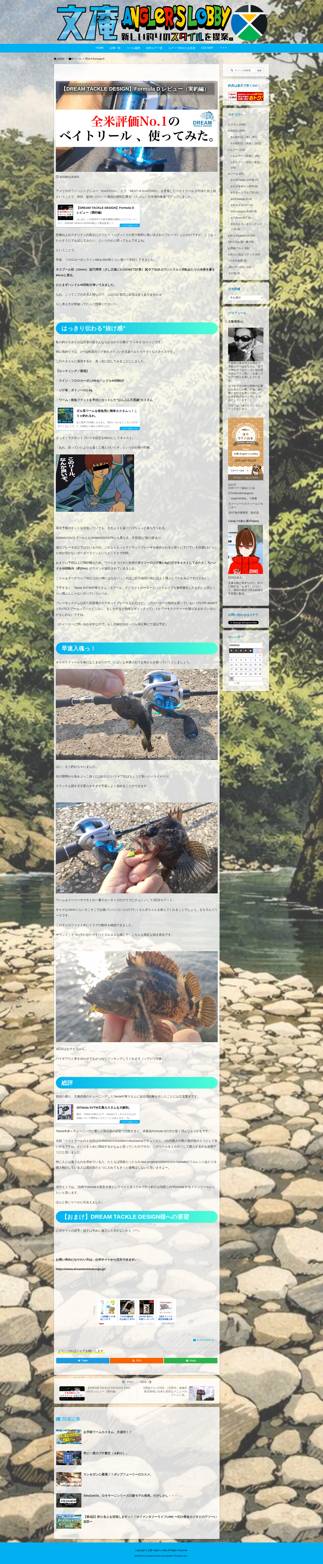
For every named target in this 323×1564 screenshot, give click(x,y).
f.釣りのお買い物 (241, 241)
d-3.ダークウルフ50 (244, 192)
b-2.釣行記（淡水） (246, 143)
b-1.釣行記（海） (244, 137)
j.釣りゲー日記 (239, 267)
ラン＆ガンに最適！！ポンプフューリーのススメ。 (118, 1474)
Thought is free (180, 1556)
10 (231, 664)
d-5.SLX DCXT (242, 205)
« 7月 (237, 683)
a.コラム (236, 124)
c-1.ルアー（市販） (245, 156)
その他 (234, 273)
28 (250, 674)
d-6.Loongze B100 (244, 211)
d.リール (76, 58)
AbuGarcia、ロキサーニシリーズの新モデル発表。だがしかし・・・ (130, 1495)
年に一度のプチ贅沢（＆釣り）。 (106, 1453)
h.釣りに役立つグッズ (244, 254)
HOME (61, 58)
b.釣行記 (236, 130)
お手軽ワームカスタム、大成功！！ (107, 1432)
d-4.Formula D (96, 58)
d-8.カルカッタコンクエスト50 (246, 227)
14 (250, 664)
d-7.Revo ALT (241, 217)
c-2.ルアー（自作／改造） (246, 165)
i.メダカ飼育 (237, 260)
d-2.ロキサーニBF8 (244, 186)
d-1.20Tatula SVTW (244, 180)
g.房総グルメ (238, 248)
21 (250, 669)
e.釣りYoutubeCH (241, 235)
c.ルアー (236, 149)
